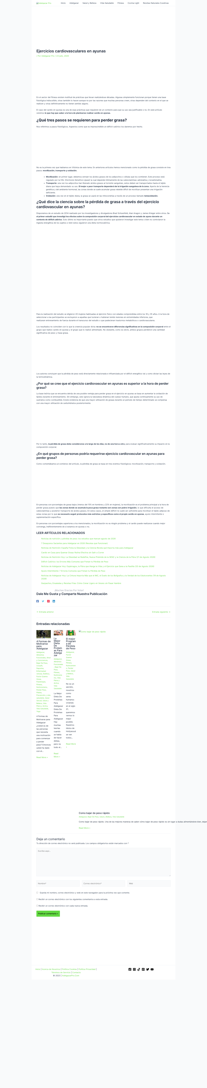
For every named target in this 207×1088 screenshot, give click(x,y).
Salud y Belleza (106, 817)
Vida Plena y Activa (57, 680)
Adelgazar (40, 652)
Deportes (40, 668)
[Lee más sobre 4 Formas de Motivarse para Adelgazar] (43, 634)
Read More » (42, 757)
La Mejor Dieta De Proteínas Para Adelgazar (58, 647)
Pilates (39, 692)
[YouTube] (152, 969)
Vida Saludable (42, 709)
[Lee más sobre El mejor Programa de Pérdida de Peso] (71, 633)
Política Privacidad (87, 969)
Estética (46, 674)
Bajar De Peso (41, 663)
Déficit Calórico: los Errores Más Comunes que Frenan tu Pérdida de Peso (74, 561)
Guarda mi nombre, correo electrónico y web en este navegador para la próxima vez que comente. (85, 892)
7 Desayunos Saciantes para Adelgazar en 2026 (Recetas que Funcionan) (74, 543)
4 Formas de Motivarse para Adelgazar (43, 645)
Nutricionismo (41, 687)
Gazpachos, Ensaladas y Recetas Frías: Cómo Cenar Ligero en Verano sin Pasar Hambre (81, 583)
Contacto (76, 972)
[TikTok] (138, 969)
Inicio (37, 969)
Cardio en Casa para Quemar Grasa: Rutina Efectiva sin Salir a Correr (72, 552)
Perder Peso (41, 690)
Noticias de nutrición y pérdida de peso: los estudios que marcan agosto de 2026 (78, 538)
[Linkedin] (54, 601)
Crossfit (39, 666)
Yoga (38, 711)
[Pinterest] (48, 601)
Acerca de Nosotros (51, 969)
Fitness (39, 684)
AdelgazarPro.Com (70, 975)
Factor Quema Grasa (69, 657)
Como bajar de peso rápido (94, 813)
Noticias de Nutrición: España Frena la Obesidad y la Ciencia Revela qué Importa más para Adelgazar (87, 548)
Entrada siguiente (161, 612)
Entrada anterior (45, 612)
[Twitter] (43, 601)
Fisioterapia (40, 682)
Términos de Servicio (60, 972)
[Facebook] (37, 601)
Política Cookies (69, 969)
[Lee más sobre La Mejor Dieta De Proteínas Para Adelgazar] (58, 632)
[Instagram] (134, 969)
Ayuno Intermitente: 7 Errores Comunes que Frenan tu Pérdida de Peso (73, 571)
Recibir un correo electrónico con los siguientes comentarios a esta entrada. (73, 899)
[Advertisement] (103, 31)
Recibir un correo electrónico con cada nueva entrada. (63, 906)
